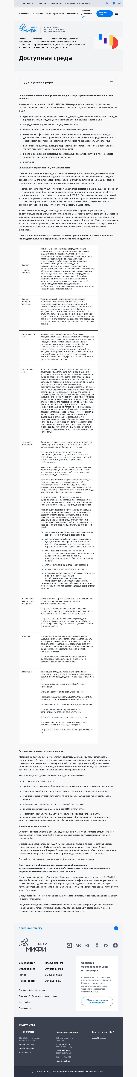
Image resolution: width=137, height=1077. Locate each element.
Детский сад (38, 47)
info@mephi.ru (25, 1052)
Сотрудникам (69, 3)
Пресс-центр (58, 14)
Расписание (73, 14)
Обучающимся (42, 3)
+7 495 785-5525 (63, 1050)
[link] (68, 928)
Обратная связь (102, 14)
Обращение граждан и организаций (97, 1001)
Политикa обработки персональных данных (38, 996)
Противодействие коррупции (32, 990)
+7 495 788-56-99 (26, 1044)
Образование (37, 14)
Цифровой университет (86, 14)
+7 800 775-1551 (63, 1044)
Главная (22, 39)
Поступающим (28, 3)
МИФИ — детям (83, 3)
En (107, 3)
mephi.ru (94, 992)
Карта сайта (24, 1002)
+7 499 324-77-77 (26, 1048)
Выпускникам (56, 3)
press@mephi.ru (99, 1038)
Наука (48, 14)
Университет (24, 14)
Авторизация (25, 1008)
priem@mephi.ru (63, 1061)
